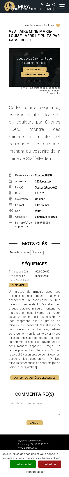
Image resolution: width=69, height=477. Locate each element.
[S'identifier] (48, 4)
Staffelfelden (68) (46, 187)
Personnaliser (35, 471)
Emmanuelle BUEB (46, 216)
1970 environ (43, 181)
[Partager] (53, 4)
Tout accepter (23, 464)
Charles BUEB (43, 175)
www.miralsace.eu (27, 448)
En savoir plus (53, 93)
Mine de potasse (19, 252)
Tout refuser (49, 464)
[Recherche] (42, 4)
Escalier (37, 252)
